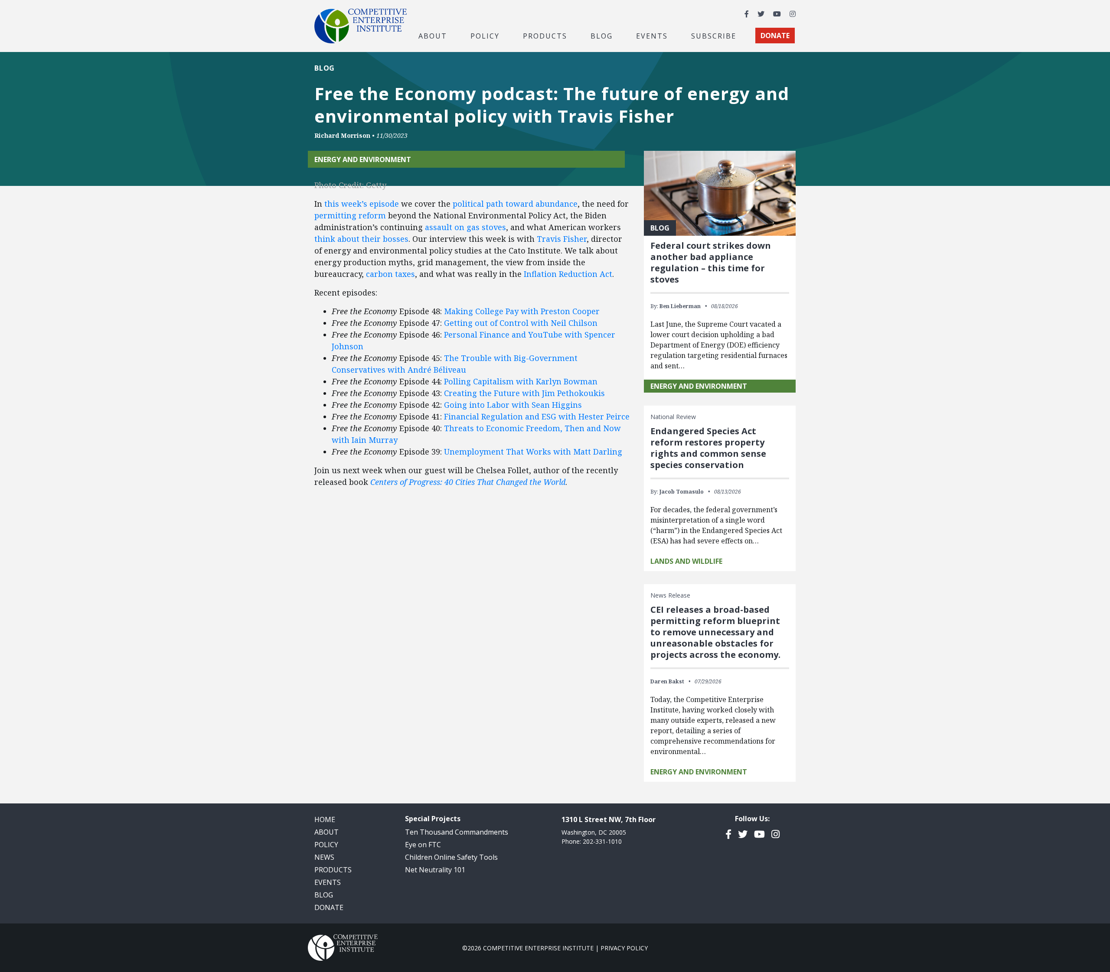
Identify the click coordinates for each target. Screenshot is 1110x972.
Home (324, 819)
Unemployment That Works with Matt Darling (533, 451)
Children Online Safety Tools (451, 857)
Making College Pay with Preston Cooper (522, 311)
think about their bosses (361, 239)
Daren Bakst (667, 681)
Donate (328, 907)
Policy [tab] (485, 35)
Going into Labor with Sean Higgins (513, 405)
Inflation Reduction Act (568, 274)
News (324, 857)
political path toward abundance (515, 203)
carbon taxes (390, 274)
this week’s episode (361, 203)
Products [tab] (545, 35)
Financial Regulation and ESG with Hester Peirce (537, 416)
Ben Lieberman (680, 306)
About (326, 832)
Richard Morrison (342, 135)
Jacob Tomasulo (681, 491)
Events (652, 35)
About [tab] (432, 35)
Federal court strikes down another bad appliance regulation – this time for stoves (710, 262)
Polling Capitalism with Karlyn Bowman (520, 381)
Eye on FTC (423, 844)
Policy (326, 844)
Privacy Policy (624, 948)
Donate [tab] (775, 35)
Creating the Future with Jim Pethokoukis (524, 393)
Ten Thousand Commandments (456, 832)
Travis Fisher (562, 239)
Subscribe (713, 35)
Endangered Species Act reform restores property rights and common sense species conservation (708, 448)
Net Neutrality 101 (435, 869)
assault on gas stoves (465, 227)
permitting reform (350, 215)
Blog (602, 35)
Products (333, 869)
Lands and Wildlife (686, 561)
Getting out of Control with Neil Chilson (520, 323)
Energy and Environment (362, 159)
